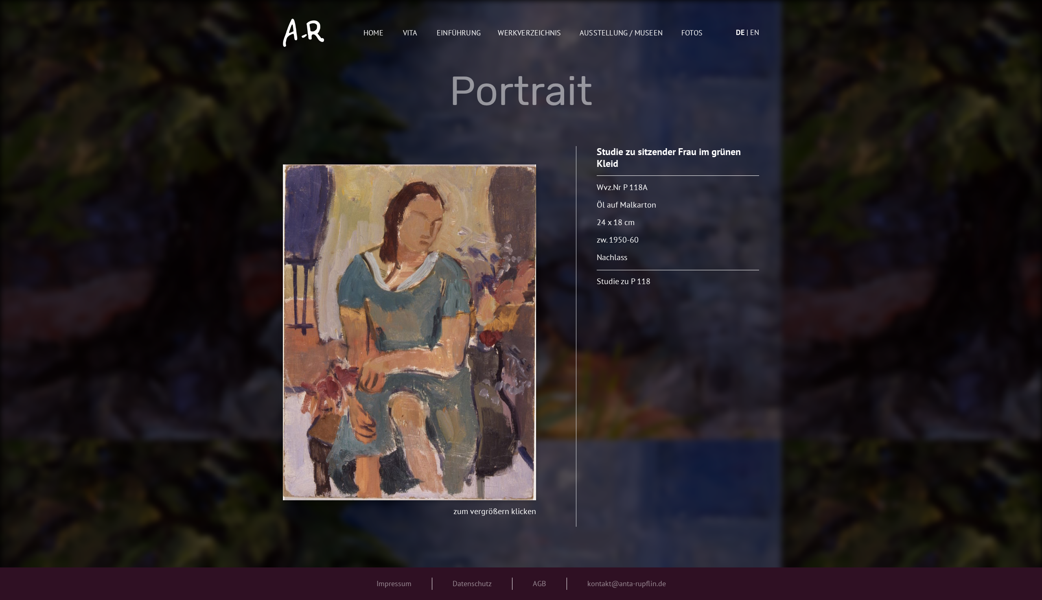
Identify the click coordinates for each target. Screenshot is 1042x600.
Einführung (459, 33)
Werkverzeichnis (529, 33)
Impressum (394, 583)
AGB (539, 583)
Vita (410, 33)
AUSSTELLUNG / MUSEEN (621, 33)
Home (373, 33)
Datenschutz (472, 583)
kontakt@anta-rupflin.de (626, 583)
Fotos (692, 33)
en (754, 32)
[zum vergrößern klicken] (409, 332)
